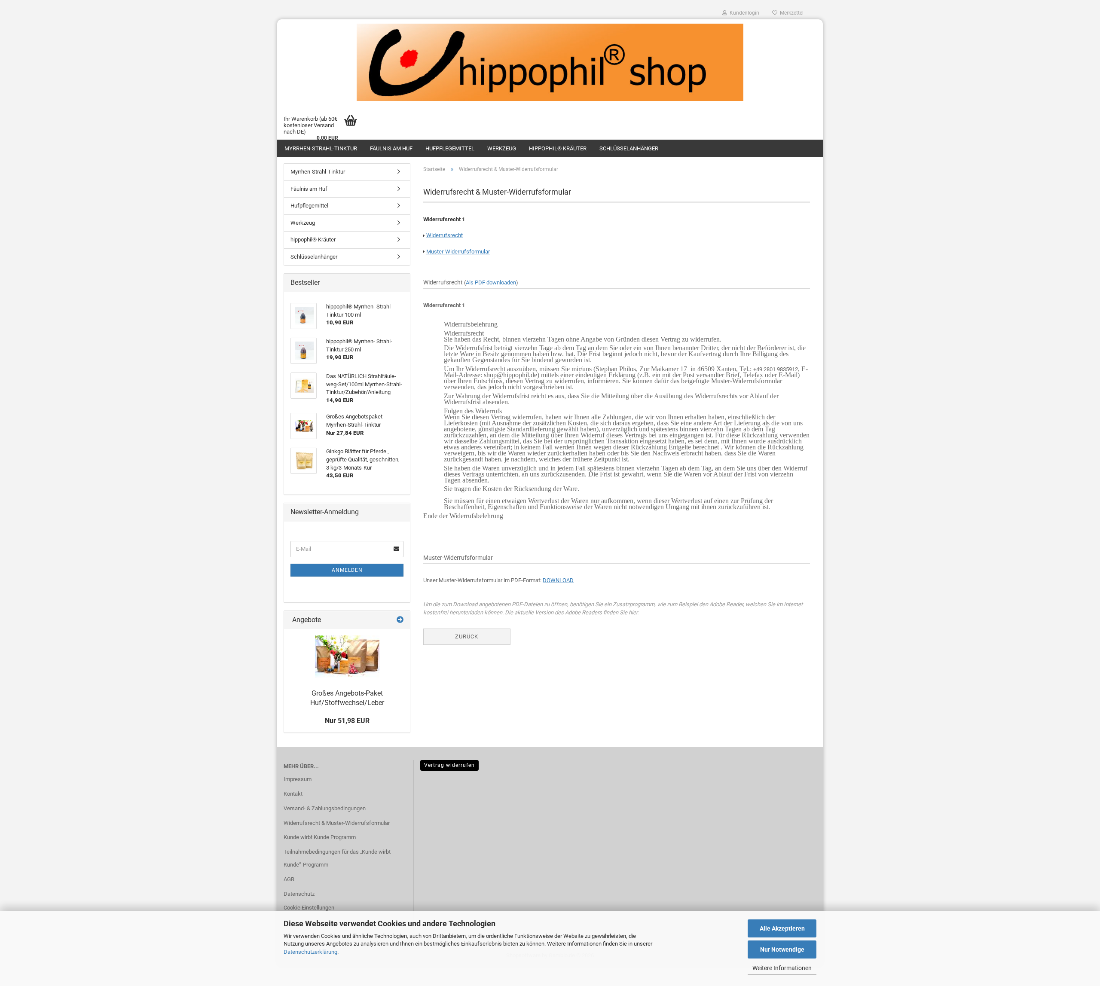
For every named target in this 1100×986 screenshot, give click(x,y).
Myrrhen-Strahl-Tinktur (320, 148)
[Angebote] (400, 620)
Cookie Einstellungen (309, 907)
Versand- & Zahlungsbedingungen (325, 808)
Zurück (466, 636)
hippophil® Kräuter (558, 148)
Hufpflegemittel (449, 148)
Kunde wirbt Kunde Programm (320, 837)
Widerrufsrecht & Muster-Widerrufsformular (337, 823)
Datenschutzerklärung (310, 952)
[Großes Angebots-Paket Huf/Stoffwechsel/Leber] (347, 656)
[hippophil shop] (550, 62)
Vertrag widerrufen (449, 765)
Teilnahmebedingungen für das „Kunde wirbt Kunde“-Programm (337, 858)
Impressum (298, 779)
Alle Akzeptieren (782, 928)
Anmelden (347, 570)
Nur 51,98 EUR (347, 721)
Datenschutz (299, 894)
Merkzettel (790, 13)
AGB (289, 879)
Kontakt (293, 794)
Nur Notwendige (782, 949)
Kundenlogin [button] (743, 13)
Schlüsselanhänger (628, 148)
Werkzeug (501, 148)
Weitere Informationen (782, 968)
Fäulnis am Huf (391, 148)
